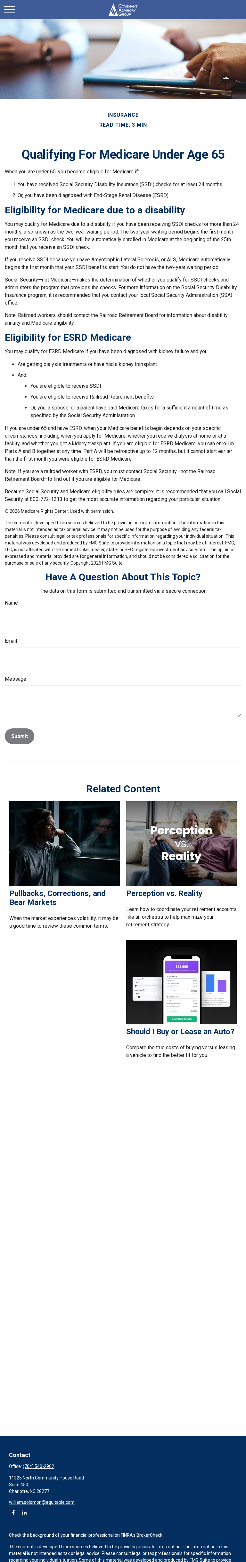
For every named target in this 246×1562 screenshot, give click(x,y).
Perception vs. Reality (164, 893)
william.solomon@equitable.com (42, 1502)
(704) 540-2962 (38, 1466)
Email (11, 641)
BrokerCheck (149, 1535)
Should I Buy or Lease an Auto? (180, 1031)
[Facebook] (13, 1512)
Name (11, 603)
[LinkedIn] (24, 1512)
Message (15, 679)
